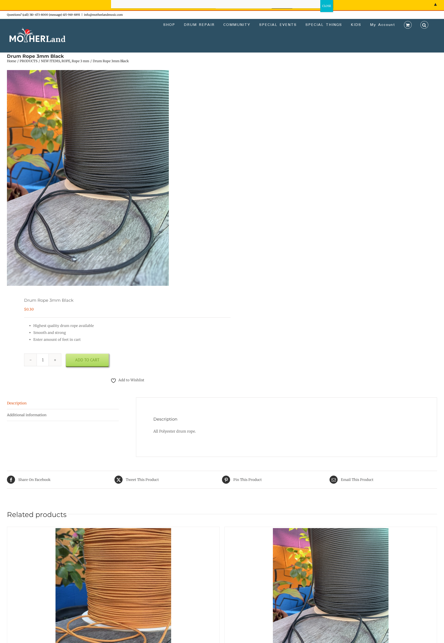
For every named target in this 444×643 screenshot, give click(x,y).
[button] (424, 24)
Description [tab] (17, 403)
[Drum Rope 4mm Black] (330, 531)
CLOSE (326, 6)
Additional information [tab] (26, 415)
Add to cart (87, 360)
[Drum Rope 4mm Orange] (113, 531)
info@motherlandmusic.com (103, 14)
